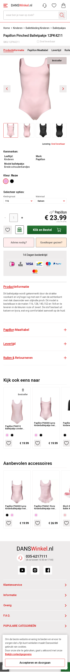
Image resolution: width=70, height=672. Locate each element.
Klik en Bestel (42, 230)
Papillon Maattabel (38, 50)
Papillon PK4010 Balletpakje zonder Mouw (14, 427)
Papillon (40, 159)
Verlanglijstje (54, 5)
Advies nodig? (19, 242)
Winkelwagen (63, 5)
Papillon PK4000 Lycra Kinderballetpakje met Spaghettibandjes (44, 424)
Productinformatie (13, 50)
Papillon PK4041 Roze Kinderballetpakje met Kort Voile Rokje (44, 507)
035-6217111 (36, 556)
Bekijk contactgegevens (18, 654)
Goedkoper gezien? (51, 242)
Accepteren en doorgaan (35, 662)
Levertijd (56, 50)
